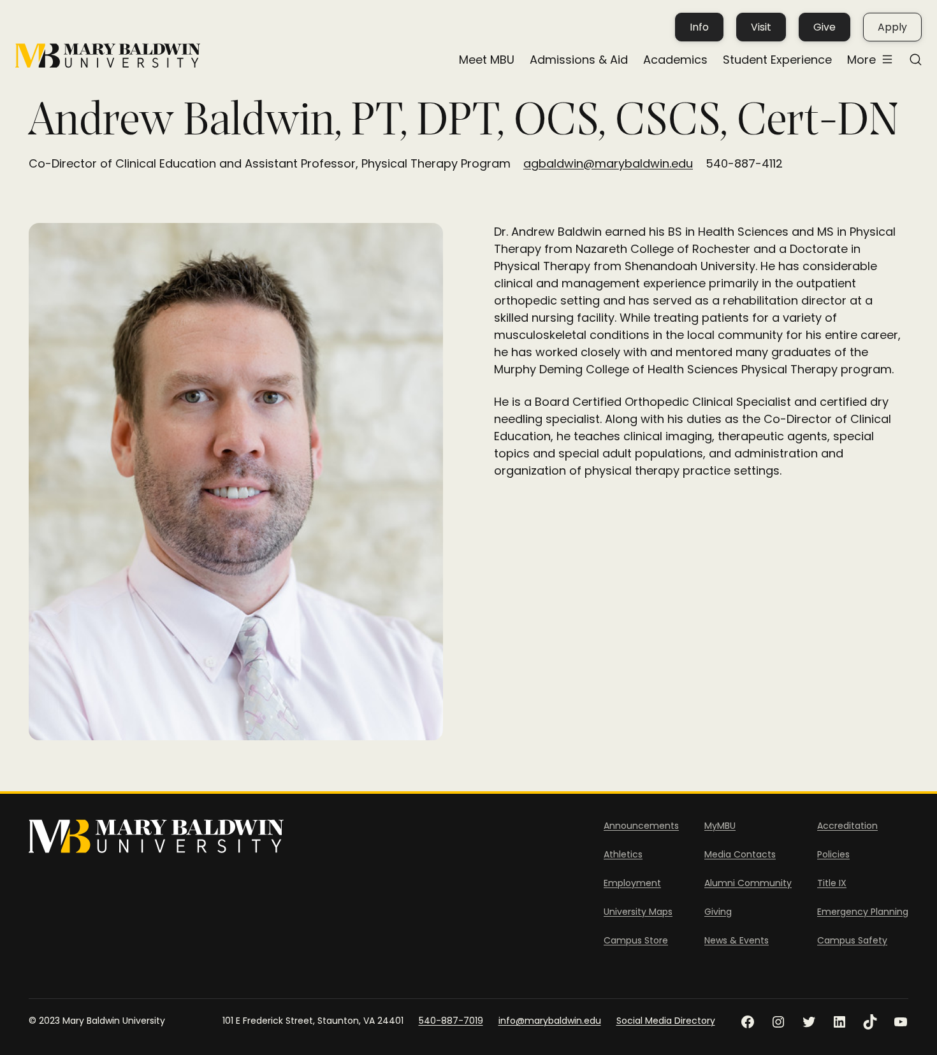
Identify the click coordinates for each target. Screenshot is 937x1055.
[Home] (107, 55)
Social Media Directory (665, 1020)
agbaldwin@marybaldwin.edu (608, 163)
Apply (892, 27)
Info (699, 27)
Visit (761, 27)
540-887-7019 (451, 1020)
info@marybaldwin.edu (549, 1020)
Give (824, 27)
